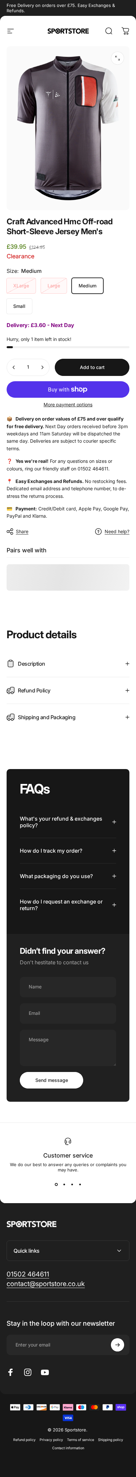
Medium (87, 285)
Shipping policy (110, 1440)
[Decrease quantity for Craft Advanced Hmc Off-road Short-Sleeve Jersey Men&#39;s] (14, 367)
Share (22, 531)
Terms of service (80, 1440)
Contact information (68, 1448)
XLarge (21, 285)
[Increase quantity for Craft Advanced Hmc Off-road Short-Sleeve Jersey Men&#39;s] (42, 367)
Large (54, 285)
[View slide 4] (80, 1184)
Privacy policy (51, 1440)
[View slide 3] (72, 1184)
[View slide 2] (64, 1184)
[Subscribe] (117, 1344)
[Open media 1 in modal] (117, 58)
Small (19, 306)
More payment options (68, 404)
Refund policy (24, 1440)
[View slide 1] (56, 1184)
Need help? (117, 531)
